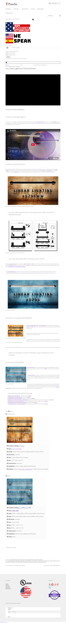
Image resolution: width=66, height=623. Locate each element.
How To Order (16, 8)
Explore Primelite (25, 8)
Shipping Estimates (9, 13)
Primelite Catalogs (40, 8)
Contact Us (33, 8)
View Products (8, 8)
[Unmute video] (33, 89)
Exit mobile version (3, 622)
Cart (9, 616)
